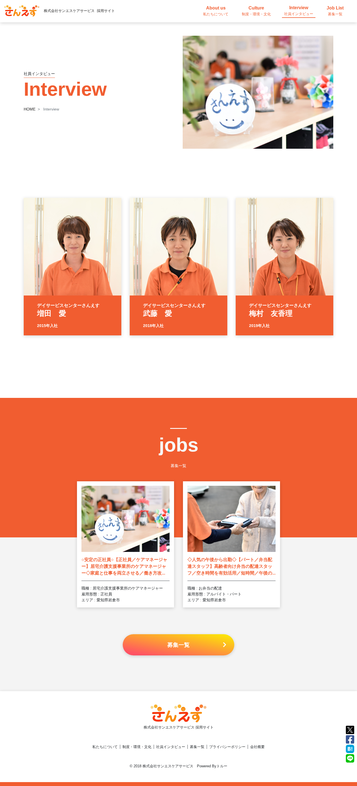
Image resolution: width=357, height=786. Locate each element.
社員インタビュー (170, 747)
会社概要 (257, 747)
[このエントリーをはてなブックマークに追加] (350, 748)
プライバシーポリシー (227, 747)
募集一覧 (197, 747)
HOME (29, 109)
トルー (221, 766)
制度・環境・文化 (136, 747)
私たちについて (105, 747)
